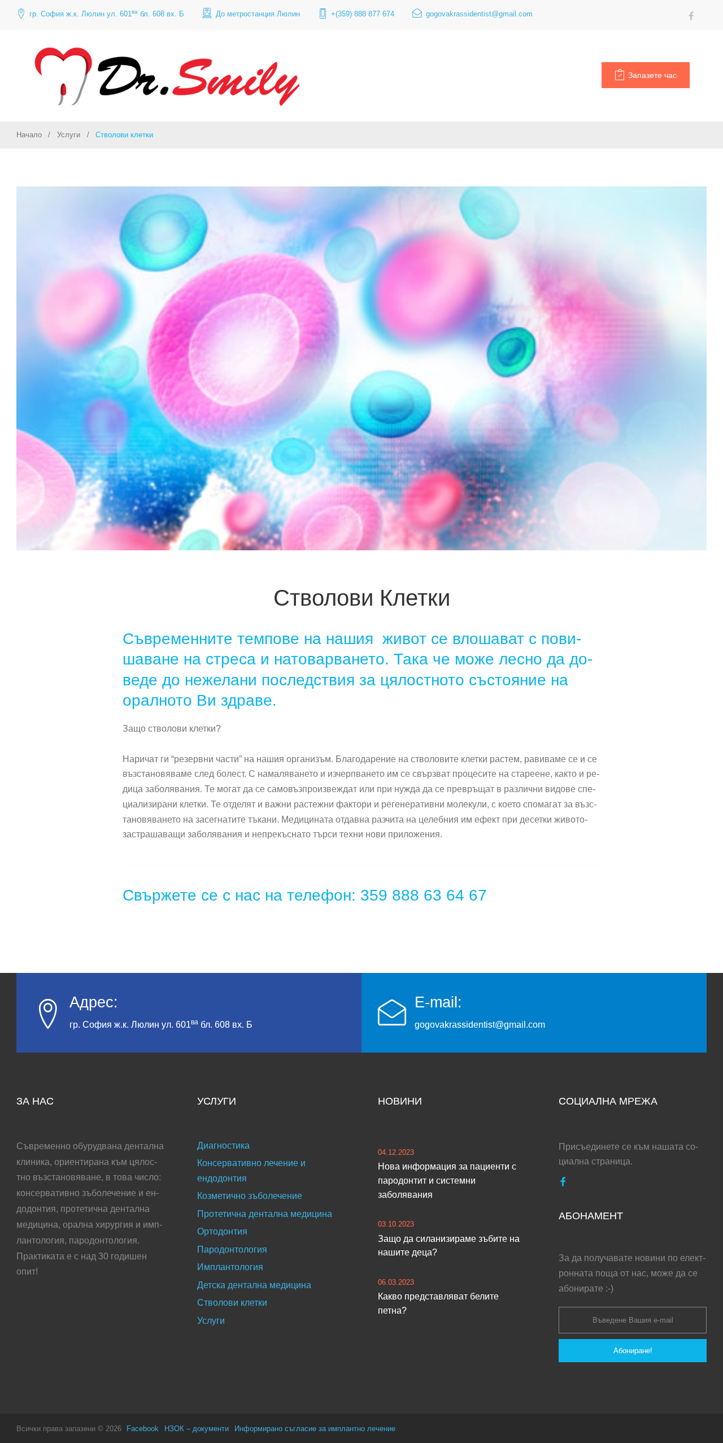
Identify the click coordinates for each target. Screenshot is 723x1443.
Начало (29, 135)
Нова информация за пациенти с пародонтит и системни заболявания (447, 1180)
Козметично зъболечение (249, 1196)
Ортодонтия (222, 1231)
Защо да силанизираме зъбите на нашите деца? (449, 1246)
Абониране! (632, 1350)
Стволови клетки (232, 1302)
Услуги (68, 135)
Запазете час (652, 75)
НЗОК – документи (196, 1428)
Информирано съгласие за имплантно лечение (314, 1428)
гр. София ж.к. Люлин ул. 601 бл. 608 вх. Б (106, 13)
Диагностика (223, 1145)
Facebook (143, 1428)
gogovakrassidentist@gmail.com (479, 14)
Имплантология (230, 1267)
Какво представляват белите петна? (438, 1303)
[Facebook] (691, 15)
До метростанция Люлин (258, 14)
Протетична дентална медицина (264, 1214)
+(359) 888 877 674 (362, 14)
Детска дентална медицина (254, 1285)
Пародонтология (232, 1249)
